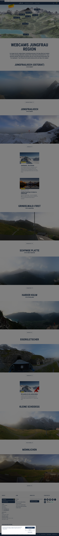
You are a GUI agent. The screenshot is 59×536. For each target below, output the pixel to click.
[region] (18, 530)
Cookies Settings (30, 532)
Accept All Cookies (30, 527)
